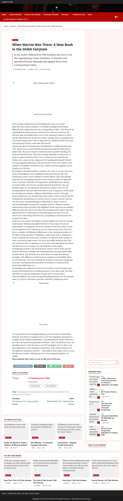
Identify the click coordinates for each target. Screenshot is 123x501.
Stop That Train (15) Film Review (17, 480)
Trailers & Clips (79, 15)
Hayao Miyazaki (22, 392)
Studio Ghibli (60, 392)
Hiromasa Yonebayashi (35, 392)
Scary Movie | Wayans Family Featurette (67, 443)
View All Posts (51, 386)
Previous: (25, 401)
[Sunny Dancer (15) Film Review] (105, 468)
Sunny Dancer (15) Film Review (105, 480)
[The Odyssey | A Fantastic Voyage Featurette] (43, 431)
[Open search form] (120, 17)
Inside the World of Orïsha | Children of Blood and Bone (16, 443)
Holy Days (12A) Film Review (74, 480)
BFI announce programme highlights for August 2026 (94, 431)
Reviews (8, 475)
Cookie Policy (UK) (14, 493)
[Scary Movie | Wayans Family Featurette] (70, 431)
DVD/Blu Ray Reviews (32, 15)
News (90, 15)
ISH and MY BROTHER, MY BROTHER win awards (94, 418)
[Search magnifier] (117, 362)
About (4, 493)
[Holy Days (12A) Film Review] (76, 468)
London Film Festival (49, 392)
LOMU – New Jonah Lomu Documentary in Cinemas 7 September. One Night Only (94, 381)
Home (4, 15)
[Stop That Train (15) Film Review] (17, 468)
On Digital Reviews (51, 15)
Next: (60, 401)
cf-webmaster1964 (19, 69)
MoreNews (76, 499)
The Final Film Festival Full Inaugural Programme (94, 406)
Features (64, 15)
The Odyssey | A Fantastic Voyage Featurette (42, 443)
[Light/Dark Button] (116, 17)
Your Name (27, 394)
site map (25, 493)
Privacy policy (34, 493)
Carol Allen (8, 483)
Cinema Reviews (15, 15)
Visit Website (35, 386)
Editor (6, 448)
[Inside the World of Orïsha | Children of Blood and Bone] (16, 431)
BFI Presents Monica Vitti (94, 393)
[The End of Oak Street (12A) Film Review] (47, 468)
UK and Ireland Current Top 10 (15, 19)
